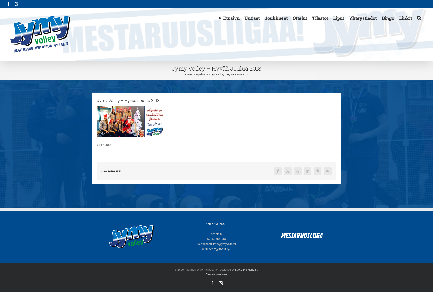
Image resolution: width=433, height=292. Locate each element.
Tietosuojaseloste (216, 274)
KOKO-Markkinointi (246, 269)
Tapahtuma (202, 74)
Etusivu (189, 74)
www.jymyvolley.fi (220, 249)
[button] (419, 17)
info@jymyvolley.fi (224, 244)
